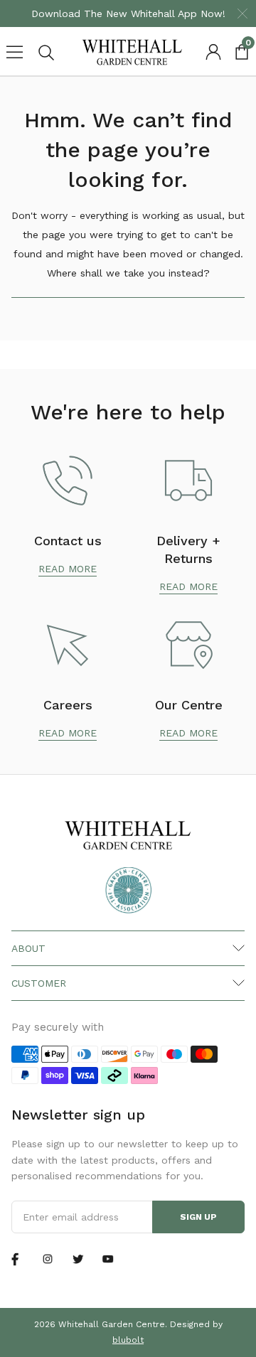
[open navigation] (14, 52)
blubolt (128, 1340)
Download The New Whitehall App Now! (128, 13)
